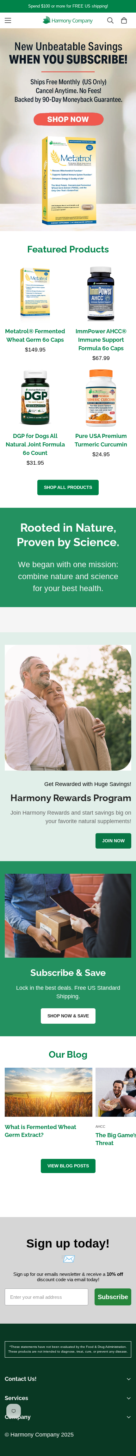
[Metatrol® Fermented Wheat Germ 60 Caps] (35, 293)
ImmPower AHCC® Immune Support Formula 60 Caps (101, 340)
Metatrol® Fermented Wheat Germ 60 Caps (35, 335)
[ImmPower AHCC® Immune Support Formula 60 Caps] (101, 293)
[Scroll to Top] (124, 1408)
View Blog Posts (68, 1165)
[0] (124, 20)
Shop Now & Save (68, 1015)
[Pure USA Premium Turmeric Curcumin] (101, 398)
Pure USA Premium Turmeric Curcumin (101, 440)
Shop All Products (68, 487)
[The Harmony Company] (68, 20)
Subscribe (113, 1296)
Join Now (113, 840)
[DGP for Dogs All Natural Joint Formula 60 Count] (35, 398)
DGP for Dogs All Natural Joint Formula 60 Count (35, 444)
